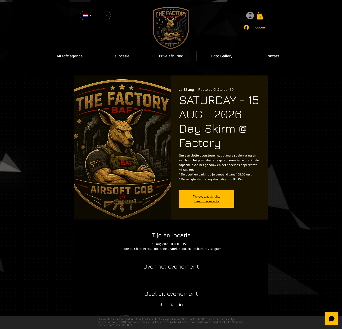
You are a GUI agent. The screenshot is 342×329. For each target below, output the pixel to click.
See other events (206, 201)
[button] (259, 15)
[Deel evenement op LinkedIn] (181, 304)
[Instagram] (250, 15)
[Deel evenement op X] (171, 304)
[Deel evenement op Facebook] (161, 304)
